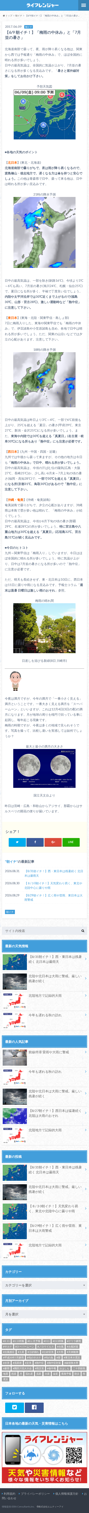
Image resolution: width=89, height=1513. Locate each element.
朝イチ (11, 861)
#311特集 (58, 1341)
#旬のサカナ (34, 1357)
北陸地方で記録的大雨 (45, 995)
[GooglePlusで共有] (53, 842)
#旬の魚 (48, 1357)
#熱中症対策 (54, 1362)
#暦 (58, 1357)
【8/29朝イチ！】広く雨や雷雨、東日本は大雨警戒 (53, 898)
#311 (46, 1341)
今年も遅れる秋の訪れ (45, 1015)
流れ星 (29, 1373)
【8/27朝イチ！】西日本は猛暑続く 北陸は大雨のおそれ (55, 1113)
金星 (55, 1373)
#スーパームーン (24, 1346)
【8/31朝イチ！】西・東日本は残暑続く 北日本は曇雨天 (53, 873)
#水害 (6, 1362)
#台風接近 (8, 1351)
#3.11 (6, 1341)
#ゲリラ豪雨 (74, 1341)
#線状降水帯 (71, 1362)
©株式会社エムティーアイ (50, 1506)
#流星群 (17, 1362)
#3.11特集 (18, 1341)
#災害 (28, 1362)
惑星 (13, 1373)
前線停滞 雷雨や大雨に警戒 (49, 1052)
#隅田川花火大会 (22, 1368)
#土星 (21, 1351)
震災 (5, 1379)
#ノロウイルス (45, 1346)
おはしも (64, 1368)
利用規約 (9, 1493)
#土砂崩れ (33, 1351)
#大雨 (60, 1351)
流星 (38, 1373)
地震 (5, 1373)
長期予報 (66, 1373)
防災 (77, 1373)
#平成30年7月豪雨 (13, 1357)
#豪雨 (6, 1368)
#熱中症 (39, 1362)
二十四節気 (79, 1368)
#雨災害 (39, 1368)
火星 (47, 1373)
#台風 (60, 1346)
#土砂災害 (48, 1351)
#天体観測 (72, 1351)
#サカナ (7, 1346)
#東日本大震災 (72, 1357)
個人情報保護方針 (66, 1493)
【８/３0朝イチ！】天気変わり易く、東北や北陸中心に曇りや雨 (53, 885)
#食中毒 (51, 1368)
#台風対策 (72, 1346)
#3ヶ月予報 (34, 1341)
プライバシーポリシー (35, 1493)
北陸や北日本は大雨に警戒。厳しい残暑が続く (55, 978)
